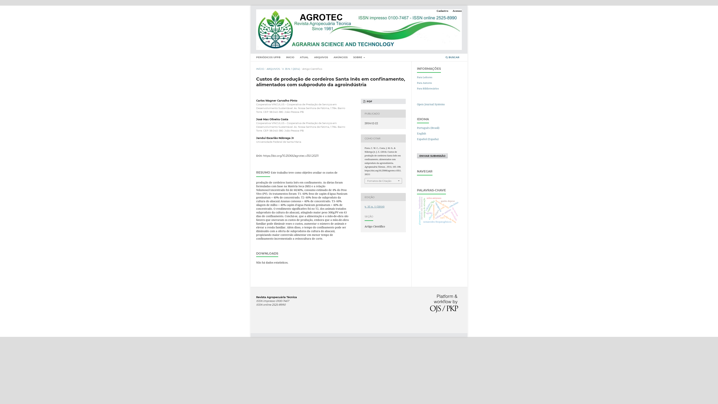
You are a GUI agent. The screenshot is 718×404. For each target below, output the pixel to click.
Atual (304, 57)
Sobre (358, 57)
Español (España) (428, 139)
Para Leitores (424, 77)
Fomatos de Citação (379, 180)
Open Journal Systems (431, 104)
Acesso (457, 10)
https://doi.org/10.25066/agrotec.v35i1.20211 (291, 155)
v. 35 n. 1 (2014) (291, 68)
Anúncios (341, 57)
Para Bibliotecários (428, 88)
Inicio (290, 57)
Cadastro (442, 10)
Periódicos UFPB (268, 57)
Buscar (453, 57)
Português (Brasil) (428, 128)
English (421, 133)
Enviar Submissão (432, 155)
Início (260, 68)
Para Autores (424, 83)
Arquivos (321, 57)
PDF (369, 101)
